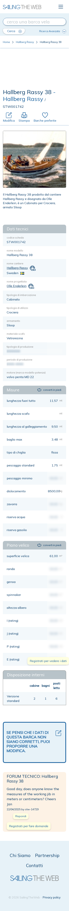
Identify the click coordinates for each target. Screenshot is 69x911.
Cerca (11, 31)
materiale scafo (16, 333)
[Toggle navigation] (60, 6)
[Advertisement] (34, 69)
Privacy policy (52, 897)
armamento (13, 320)
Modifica (9, 120)
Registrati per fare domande (28, 826)
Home (6, 42)
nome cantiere (15, 263)
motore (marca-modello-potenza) (26, 372)
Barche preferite (45, 120)
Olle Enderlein (16, 286)
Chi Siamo (20, 855)
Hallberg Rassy (25, 42)
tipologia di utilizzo (17, 307)
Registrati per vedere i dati (48, 661)
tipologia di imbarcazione (21, 295)
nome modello (15, 250)
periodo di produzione (19, 359)
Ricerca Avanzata (49, 31)
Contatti (34, 865)
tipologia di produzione (20, 346)
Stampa (24, 120)
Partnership (47, 855)
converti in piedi (52, 389)
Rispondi (20, 816)
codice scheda (15, 237)
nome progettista (17, 281)
